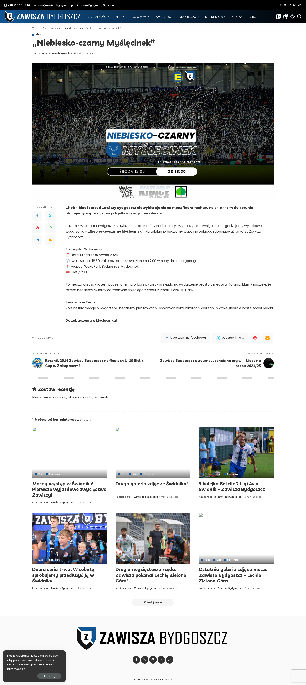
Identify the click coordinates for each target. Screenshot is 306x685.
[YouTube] (294, 5)
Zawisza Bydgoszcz (63, 502)
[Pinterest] (37, 228)
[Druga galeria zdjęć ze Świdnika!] (153, 452)
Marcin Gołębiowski (64, 53)
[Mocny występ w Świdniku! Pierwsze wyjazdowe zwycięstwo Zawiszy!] (69, 452)
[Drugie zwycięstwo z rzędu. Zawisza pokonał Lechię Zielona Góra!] (153, 538)
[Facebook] (280, 5)
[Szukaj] (299, 16)
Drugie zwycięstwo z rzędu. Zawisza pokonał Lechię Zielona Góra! (151, 575)
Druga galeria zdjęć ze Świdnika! (152, 484)
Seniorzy (54, 474)
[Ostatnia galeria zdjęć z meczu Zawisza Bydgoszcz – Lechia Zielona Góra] (236, 538)
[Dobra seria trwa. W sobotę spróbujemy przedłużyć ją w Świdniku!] (69, 538)
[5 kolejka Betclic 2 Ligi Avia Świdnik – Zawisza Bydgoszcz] (236, 452)
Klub (38, 34)
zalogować (57, 397)
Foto (124, 474)
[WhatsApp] (50, 228)
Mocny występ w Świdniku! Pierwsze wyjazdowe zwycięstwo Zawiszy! (69, 489)
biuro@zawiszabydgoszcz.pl (55, 5)
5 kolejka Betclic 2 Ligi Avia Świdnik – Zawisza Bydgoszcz (232, 486)
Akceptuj (49, 676)
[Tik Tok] (299, 5)
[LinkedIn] (37, 240)
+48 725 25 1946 (19, 5)
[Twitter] (285, 5)
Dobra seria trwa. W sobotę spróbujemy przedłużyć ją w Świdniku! (63, 575)
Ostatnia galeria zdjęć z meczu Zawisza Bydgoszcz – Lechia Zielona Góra (233, 575)
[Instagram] (289, 5)
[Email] (50, 240)
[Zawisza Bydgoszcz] (43, 16)
